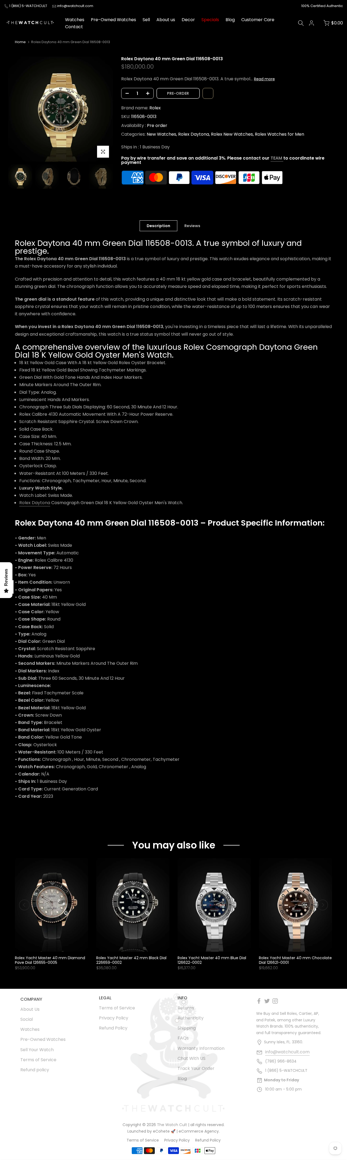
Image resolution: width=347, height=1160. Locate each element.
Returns (186, 1008)
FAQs (183, 1038)
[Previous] (24, 905)
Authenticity (191, 1018)
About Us (30, 1009)
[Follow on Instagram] (275, 1001)
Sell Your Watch (37, 1050)
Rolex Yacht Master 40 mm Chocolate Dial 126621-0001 (295, 960)
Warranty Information (201, 1048)
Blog (230, 20)
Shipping (187, 1028)
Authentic (334, 5)
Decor (188, 20)
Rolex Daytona (193, 134)
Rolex (155, 108)
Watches (74, 20)
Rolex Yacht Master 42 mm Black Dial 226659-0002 (131, 960)
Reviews (192, 225)
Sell (146, 20)
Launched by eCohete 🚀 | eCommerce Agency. (173, 1131)
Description (158, 225)
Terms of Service (38, 1060)
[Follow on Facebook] (259, 1001)
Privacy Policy (113, 1018)
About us (165, 20)
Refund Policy (113, 1028)
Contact (74, 27)
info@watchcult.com (75, 5)
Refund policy (34, 1070)
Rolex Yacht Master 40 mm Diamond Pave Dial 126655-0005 (50, 960)
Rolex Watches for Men (279, 134)
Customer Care (257, 20)
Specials (210, 20)
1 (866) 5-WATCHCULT (28, 5)
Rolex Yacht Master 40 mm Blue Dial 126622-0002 (212, 960)
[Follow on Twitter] (267, 1001)
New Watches (161, 134)
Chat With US (191, 1058)
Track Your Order (196, 1068)
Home (20, 42)
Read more (264, 79)
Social (26, 1019)
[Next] (322, 905)
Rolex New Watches (232, 134)
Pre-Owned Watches (113, 20)
